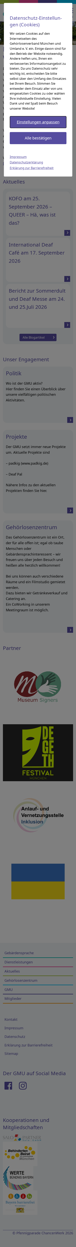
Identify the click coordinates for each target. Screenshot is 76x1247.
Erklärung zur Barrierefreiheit (32, 168)
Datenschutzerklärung (26, 162)
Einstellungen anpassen (38, 122)
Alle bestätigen (38, 138)
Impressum (18, 157)
